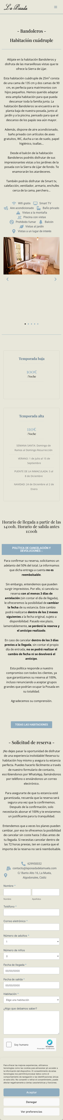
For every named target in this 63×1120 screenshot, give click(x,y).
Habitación (11, 994)
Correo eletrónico (16, 921)
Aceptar (31, 1092)
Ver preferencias (31, 1111)
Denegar (31, 1102)
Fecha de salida (14, 979)
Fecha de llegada (15, 964)
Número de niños (14, 950)
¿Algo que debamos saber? (20, 1008)
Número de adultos (16, 935)
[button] (7, 279)
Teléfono (10, 906)
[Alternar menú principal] (55, 7)
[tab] (31, 549)
